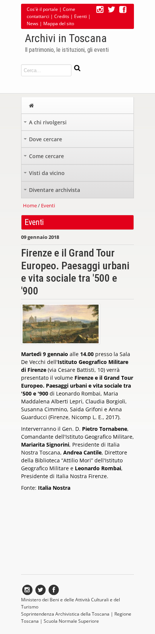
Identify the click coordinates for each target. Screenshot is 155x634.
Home (30, 205)
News (32, 23)
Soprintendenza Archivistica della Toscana (65, 614)
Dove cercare (43, 141)
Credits (61, 16)
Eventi (80, 16)
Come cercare (44, 157)
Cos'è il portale (42, 9)
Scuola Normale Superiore (71, 621)
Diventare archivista (52, 191)
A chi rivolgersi (46, 124)
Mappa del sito (58, 23)
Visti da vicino (45, 174)
